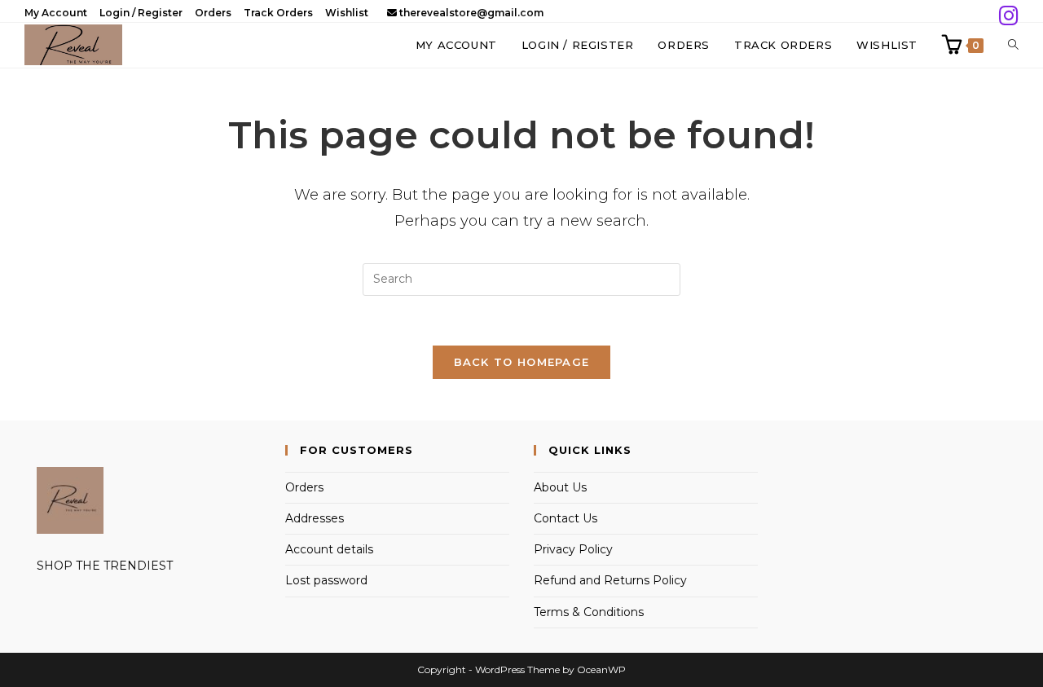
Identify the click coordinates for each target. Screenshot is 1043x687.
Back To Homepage (522, 361)
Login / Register (141, 13)
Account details (329, 549)
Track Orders (278, 13)
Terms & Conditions (589, 612)
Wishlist (346, 13)
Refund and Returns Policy (610, 580)
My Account (55, 13)
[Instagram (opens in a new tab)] (1006, 16)
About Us (560, 487)
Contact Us (565, 518)
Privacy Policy (573, 549)
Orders (213, 13)
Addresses (314, 518)
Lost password (326, 580)
